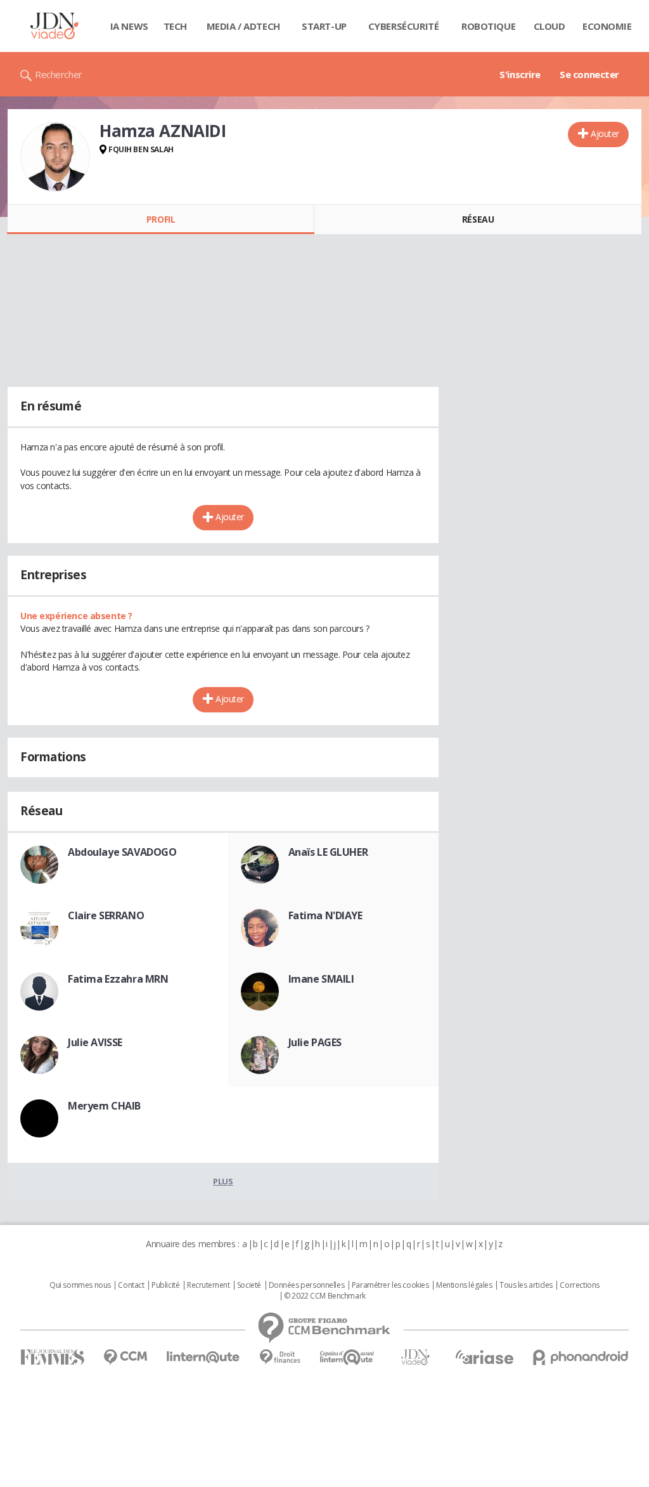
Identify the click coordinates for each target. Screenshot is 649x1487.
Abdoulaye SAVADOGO (122, 852)
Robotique (488, 26)
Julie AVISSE (95, 1042)
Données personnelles (307, 1285)
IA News (129, 26)
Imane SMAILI (321, 979)
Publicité (165, 1285)
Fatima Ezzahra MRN (118, 979)
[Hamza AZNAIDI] (55, 157)
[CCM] (125, 1357)
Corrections (579, 1285)
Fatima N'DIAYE (325, 915)
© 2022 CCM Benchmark (325, 1296)
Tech (175, 26)
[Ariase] (484, 1357)
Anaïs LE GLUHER (328, 852)
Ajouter (605, 134)
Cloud (549, 26)
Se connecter (589, 74)
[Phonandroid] (581, 1357)
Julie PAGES (315, 1042)
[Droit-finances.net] (279, 1357)
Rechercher (58, 74)
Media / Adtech (243, 26)
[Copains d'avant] (347, 1357)
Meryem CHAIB (104, 1106)
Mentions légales (464, 1285)
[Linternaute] (203, 1357)
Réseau (478, 219)
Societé (249, 1285)
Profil (160, 219)
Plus (223, 1181)
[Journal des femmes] (52, 1357)
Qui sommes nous (80, 1285)
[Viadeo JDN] (415, 1357)
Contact (131, 1285)
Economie (607, 26)
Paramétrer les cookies (390, 1285)
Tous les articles (526, 1285)
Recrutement (208, 1285)
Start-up (324, 26)
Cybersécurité (403, 26)
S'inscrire (520, 74)
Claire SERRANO (106, 915)
